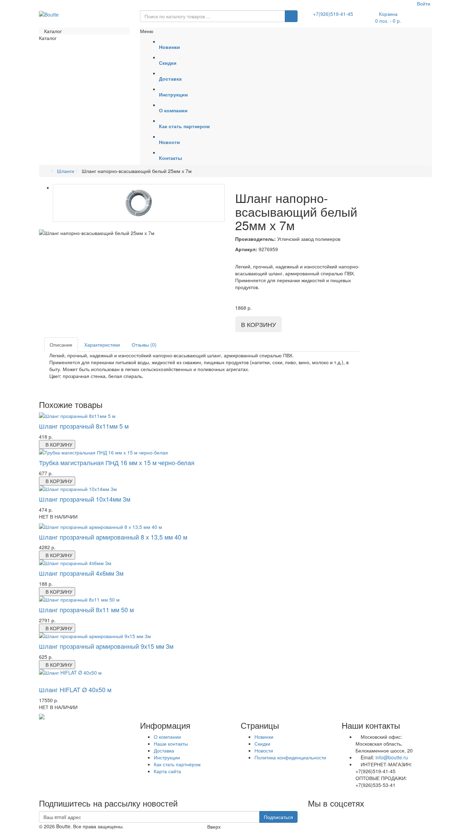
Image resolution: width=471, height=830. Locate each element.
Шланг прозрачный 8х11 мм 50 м (86, 609)
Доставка (164, 750)
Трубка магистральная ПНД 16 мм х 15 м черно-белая (116, 462)
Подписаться (278, 816)
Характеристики (102, 344)
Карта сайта (167, 771)
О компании (167, 736)
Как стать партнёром (177, 764)
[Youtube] (308, 814)
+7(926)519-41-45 (333, 13)
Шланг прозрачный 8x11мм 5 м (84, 425)
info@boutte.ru (391, 757)
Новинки (263, 736)
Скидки (262, 743)
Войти (422, 3)
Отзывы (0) (144, 344)
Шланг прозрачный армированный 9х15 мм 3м (106, 646)
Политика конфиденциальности (290, 757)
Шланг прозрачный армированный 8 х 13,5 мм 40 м (113, 536)
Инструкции (167, 757)
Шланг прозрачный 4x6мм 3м (81, 572)
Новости (263, 750)
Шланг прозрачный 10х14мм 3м (84, 498)
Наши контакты (171, 743)
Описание (61, 344)
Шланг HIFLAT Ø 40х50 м (75, 689)
